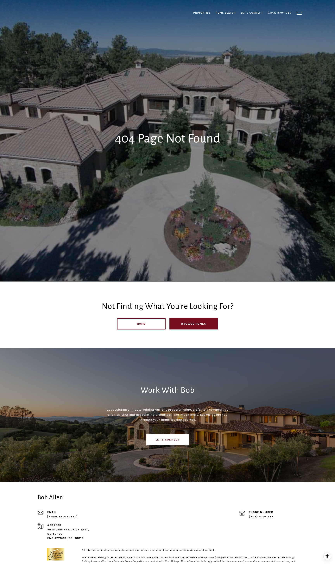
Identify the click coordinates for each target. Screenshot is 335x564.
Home (141, 323)
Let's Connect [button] (168, 439)
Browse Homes (193, 323)
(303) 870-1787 (261, 516)
